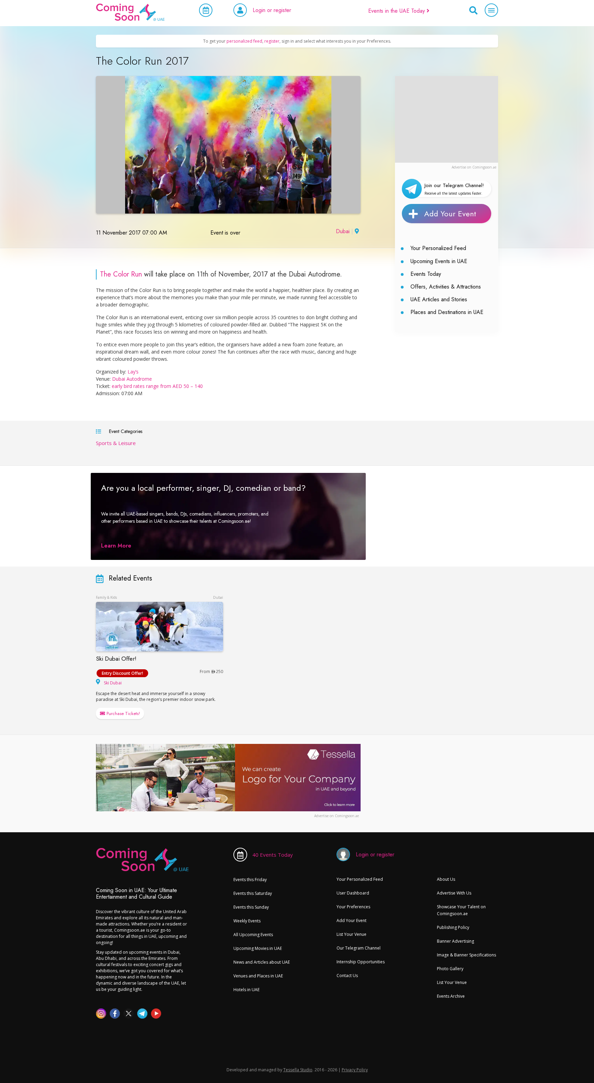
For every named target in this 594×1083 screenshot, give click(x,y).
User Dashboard (353, 893)
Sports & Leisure (116, 443)
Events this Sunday (251, 907)
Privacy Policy (355, 1070)
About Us (446, 879)
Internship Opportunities (361, 962)
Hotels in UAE (246, 990)
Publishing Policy (453, 927)
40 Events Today (272, 854)
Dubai (343, 231)
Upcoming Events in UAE (438, 261)
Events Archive (451, 996)
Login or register (272, 10)
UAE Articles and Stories (438, 299)
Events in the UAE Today (397, 11)
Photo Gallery (450, 969)
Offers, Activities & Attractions (445, 287)
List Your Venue (351, 934)
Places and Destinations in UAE (446, 312)
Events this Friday (250, 879)
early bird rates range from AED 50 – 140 (158, 386)
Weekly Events (247, 921)
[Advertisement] (446, 119)
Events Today (425, 274)
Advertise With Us (454, 893)
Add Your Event (450, 213)
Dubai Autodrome (132, 379)
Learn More (116, 546)
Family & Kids (106, 597)
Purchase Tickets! (122, 713)
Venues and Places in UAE (258, 976)
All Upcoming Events (253, 935)
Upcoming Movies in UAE (257, 948)
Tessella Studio (297, 1070)
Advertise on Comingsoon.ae (474, 167)
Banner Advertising (455, 941)
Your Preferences (353, 907)
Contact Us (347, 975)
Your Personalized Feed (438, 248)
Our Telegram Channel (359, 948)
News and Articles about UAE (261, 962)
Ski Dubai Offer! (116, 658)
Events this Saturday (252, 893)
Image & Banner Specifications (466, 955)
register (271, 41)
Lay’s (133, 371)
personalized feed (244, 41)
